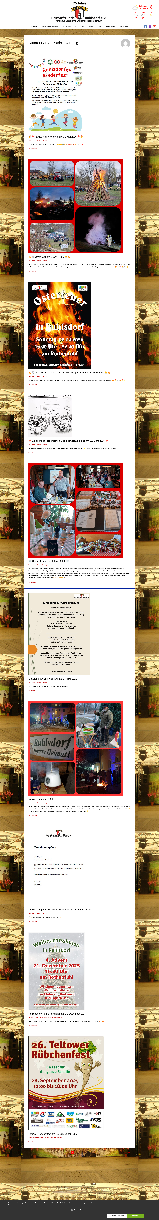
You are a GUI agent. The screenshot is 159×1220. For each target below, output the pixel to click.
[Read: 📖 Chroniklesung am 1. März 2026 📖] (75, 510)
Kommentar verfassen (35, 1017)
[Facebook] (145, 26)
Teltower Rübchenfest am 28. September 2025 (52, 1134)
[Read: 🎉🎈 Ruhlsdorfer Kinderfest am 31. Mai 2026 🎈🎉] (55, 94)
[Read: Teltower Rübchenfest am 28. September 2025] (66, 1083)
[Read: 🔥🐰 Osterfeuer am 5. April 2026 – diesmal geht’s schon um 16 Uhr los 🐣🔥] (59, 325)
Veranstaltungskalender (50, 26)
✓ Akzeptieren (135, 1215)
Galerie (90, 26)
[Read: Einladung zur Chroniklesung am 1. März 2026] (59, 634)
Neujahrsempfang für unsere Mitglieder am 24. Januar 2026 (59, 909)
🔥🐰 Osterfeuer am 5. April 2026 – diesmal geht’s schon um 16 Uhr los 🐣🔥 (69, 372)
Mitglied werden (110, 26)
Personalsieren (125, 1219)
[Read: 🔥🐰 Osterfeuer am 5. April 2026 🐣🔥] (75, 206)
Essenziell (77, 1210)
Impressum (123, 26)
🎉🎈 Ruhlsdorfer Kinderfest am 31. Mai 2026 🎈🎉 (55, 136)
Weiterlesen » (32, 149)
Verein (99, 26)
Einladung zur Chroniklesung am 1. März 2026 (52, 678)
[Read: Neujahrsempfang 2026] (75, 748)
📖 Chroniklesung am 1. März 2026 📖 (48, 561)
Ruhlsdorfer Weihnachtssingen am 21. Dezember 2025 (57, 1013)
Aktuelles (34, 26)
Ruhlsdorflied (80, 26)
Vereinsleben (67, 26)
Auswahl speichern (117, 1216)
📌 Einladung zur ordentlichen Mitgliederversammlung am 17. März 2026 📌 (68, 440)
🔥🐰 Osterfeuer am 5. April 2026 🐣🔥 (49, 257)
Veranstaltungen (48, 1017)
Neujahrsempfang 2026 (40, 799)
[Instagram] (150, 26)
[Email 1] (154, 26)
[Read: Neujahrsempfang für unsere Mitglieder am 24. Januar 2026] (59, 866)
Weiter (129, 1152)
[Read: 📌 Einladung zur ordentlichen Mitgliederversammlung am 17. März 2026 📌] (50, 416)
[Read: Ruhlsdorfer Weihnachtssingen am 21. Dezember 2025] (56, 971)
